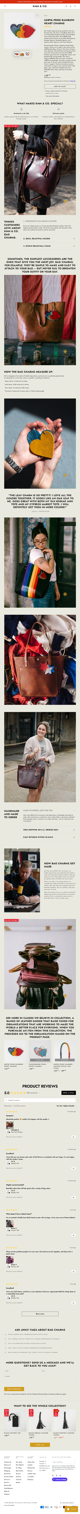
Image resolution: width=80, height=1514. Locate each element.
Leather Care (32, 1474)
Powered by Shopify (9, 1505)
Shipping (46, 77)
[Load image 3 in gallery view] (27, 54)
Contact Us (7, 1462)
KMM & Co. (11, 1502)
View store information (52, 96)
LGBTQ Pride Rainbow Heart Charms (13, 1065)
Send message (14, 1389)
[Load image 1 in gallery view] (16, 54)
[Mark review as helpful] (73, 1136)
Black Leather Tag (12, 1433)
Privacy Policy (43, 1394)
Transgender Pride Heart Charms (37, 1065)
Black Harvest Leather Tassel (64, 1434)
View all (40, 1445)
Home (45, 15)
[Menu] (5, 6)
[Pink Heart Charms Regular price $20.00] (65, 201)
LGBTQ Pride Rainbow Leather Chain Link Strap (63, 1066)
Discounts (7, 1474)
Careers (18, 1477)
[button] (66, 6)
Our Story (19, 1462)
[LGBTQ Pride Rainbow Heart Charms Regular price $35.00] (65, 351)
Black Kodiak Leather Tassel (38, 1434)
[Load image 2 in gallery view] (22, 54)
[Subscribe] (75, 1462)
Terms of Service (56, 1394)
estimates (52, 58)
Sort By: (60, 1106)
